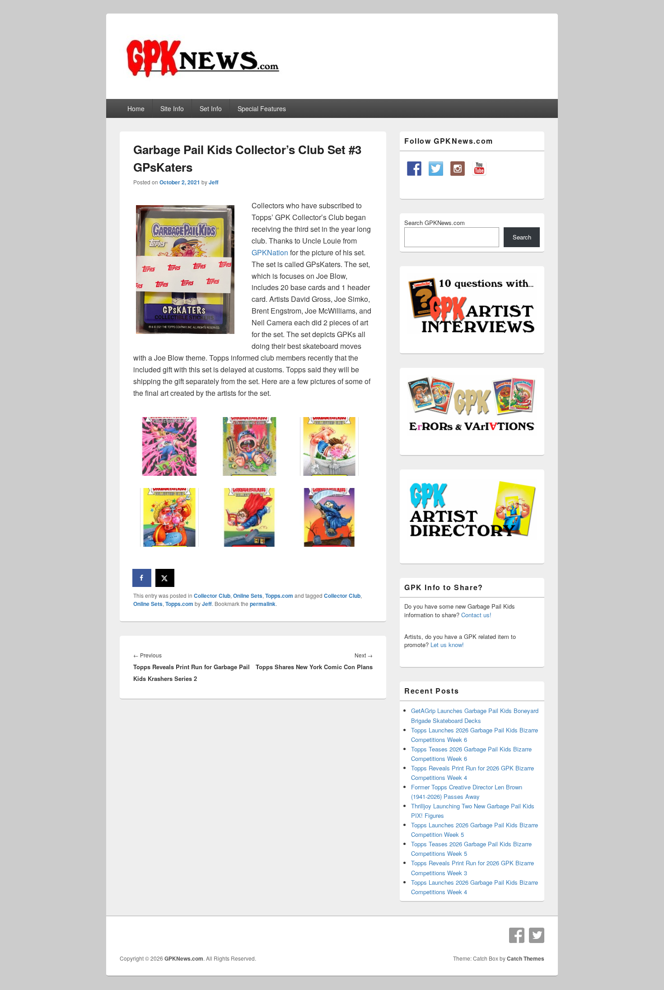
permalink (263, 604)
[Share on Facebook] (142, 578)
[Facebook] (516, 935)
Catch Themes (525, 958)
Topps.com (279, 595)
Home (136, 108)
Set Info (211, 108)
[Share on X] (165, 578)
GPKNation (270, 252)
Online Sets (247, 595)
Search (522, 237)
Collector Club (212, 595)
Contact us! (476, 614)
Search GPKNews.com (434, 222)
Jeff (214, 182)
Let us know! (447, 644)
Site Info (172, 108)
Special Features (262, 108)
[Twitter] (536, 935)
